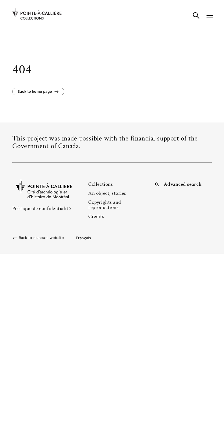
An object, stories (107, 193)
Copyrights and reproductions (104, 205)
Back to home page (34, 91)
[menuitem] (83, 238)
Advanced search (183, 184)
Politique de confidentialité (41, 208)
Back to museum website (41, 238)
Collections (100, 184)
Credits (96, 216)
